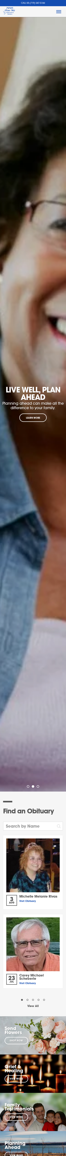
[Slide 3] (38, 786)
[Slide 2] (33, 786)
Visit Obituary (27, 901)
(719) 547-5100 (37, 3)
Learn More (33, 418)
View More (16, 1079)
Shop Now (16, 1041)
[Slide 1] (28, 786)
